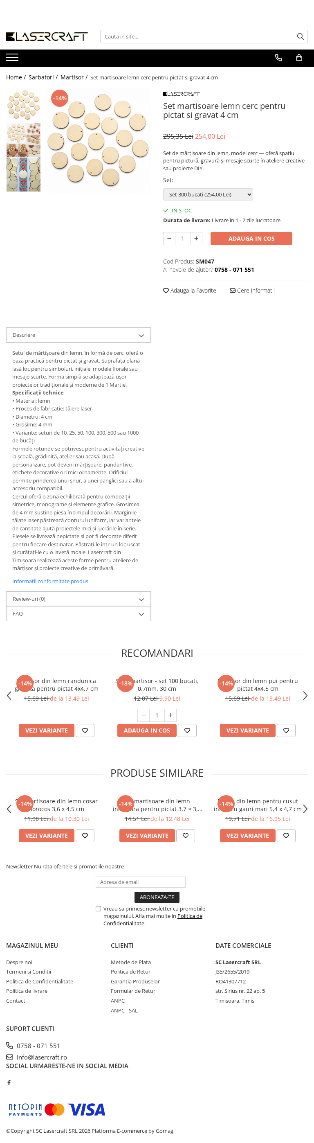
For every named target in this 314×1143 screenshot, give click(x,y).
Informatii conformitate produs (50, 581)
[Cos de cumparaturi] (299, 58)
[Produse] (13, 60)
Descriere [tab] (24, 334)
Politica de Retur (130, 971)
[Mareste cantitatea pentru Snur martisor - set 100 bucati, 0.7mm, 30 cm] (170, 715)
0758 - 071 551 (38, 1046)
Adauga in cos (252, 238)
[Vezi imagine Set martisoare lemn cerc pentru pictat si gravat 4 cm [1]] (23, 140)
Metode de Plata (131, 962)
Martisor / (75, 77)
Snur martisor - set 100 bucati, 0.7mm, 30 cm (157, 684)
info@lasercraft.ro (41, 1057)
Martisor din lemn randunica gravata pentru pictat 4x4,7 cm (57, 684)
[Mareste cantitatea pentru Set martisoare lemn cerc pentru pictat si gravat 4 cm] (196, 238)
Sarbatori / (44, 77)
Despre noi (19, 962)
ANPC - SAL (124, 1010)
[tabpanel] (98, 141)
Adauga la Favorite (192, 290)
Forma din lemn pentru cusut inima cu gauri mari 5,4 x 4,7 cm (258, 805)
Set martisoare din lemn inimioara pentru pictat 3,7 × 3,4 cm (157, 805)
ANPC (118, 1000)
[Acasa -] (47, 36)
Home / (16, 77)
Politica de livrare (26, 990)
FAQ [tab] (18, 613)
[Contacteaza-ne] (278, 58)
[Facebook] (8, 1082)
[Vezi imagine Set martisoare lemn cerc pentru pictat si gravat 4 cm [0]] (23, 105)
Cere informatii (255, 290)
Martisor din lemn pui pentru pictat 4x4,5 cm (258, 684)
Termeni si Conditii (28, 971)
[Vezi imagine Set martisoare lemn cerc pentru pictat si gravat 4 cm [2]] (23, 175)
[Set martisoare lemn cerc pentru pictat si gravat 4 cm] (98, 141)
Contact (15, 1000)
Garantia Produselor (135, 981)
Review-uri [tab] (29, 598)
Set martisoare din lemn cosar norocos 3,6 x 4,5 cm (56, 805)
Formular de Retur (133, 990)
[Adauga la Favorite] (85, 730)
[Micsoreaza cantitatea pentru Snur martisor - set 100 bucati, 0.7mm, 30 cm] (143, 715)
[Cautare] (300, 36)
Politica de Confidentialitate (39, 981)
